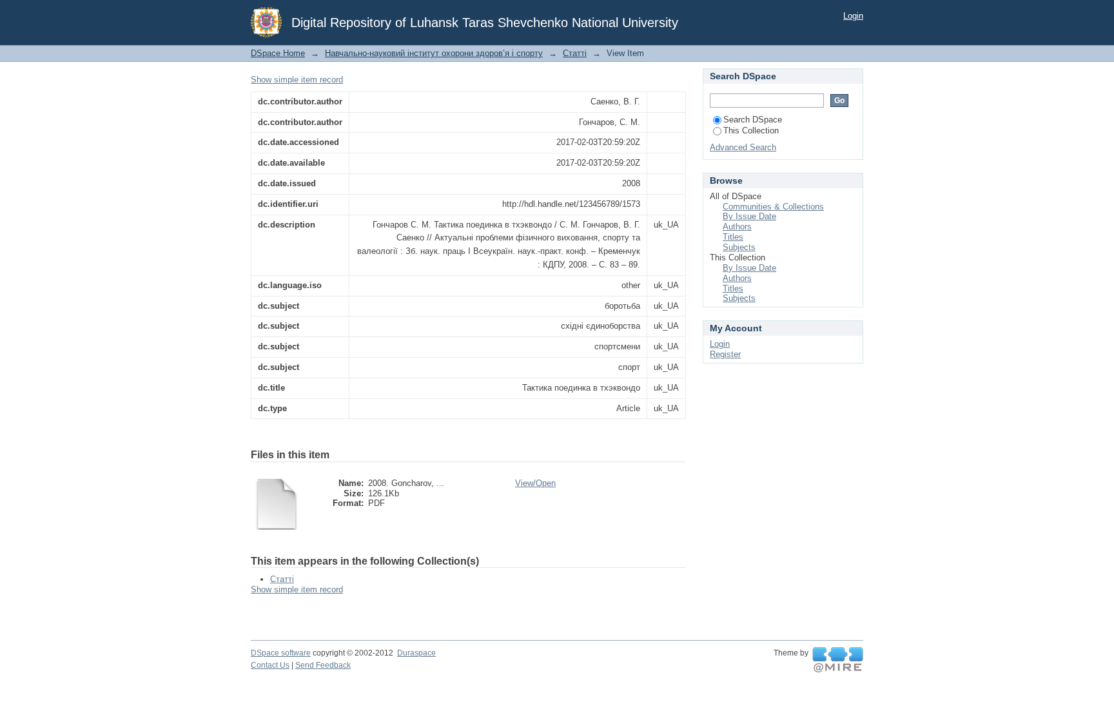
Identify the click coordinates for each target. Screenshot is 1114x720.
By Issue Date (749, 216)
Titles (733, 237)
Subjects (739, 247)
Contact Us (270, 665)
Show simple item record (297, 79)
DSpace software (281, 652)
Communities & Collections (773, 206)
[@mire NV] (837, 660)
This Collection (751, 130)
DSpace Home (278, 53)
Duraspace (416, 652)
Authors (737, 226)
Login (853, 16)
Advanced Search (743, 147)
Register (725, 354)
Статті (575, 53)
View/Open (535, 483)
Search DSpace (752, 119)
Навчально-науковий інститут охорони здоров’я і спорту (434, 53)
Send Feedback (323, 665)
